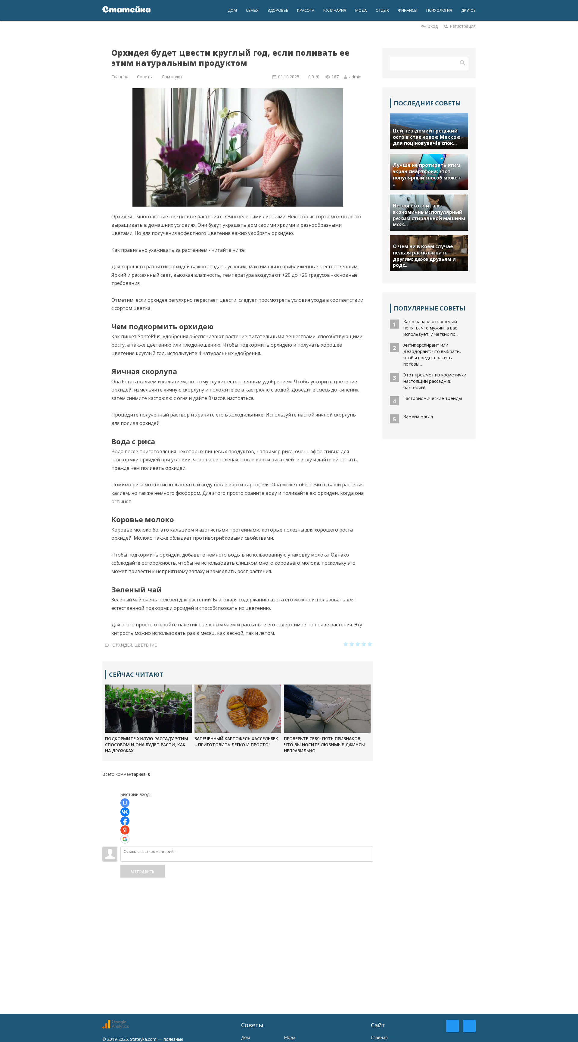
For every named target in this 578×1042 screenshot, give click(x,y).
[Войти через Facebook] (124, 820)
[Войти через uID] (124, 802)
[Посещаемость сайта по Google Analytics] (115, 1027)
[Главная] (126, 10)
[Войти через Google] (124, 839)
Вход (432, 26)
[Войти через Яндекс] (124, 830)
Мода (289, 1037)
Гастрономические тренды (432, 398)
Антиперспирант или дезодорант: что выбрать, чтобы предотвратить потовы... (432, 354)
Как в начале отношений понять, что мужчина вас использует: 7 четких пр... (430, 327)
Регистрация (463, 26)
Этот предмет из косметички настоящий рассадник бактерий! (434, 381)
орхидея (122, 644)
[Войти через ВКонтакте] (124, 811)
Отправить (143, 871)
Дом (245, 1037)
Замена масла (418, 416)
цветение (145, 644)
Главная (379, 1037)
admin (355, 77)
